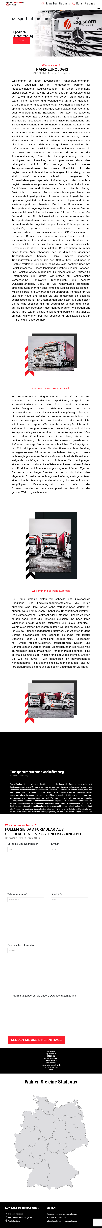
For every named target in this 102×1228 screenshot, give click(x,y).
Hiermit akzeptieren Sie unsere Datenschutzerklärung (44, 995)
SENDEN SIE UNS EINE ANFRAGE (36, 1040)
